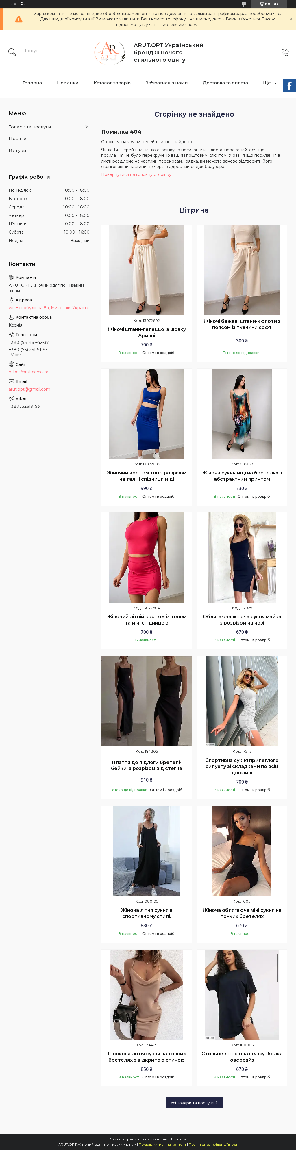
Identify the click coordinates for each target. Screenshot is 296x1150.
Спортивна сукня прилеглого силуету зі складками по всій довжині (242, 767)
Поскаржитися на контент (162, 1144)
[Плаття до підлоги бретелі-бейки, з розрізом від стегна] (146, 701)
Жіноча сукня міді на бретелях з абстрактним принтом (242, 476)
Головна (32, 82)
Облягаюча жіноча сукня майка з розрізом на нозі (242, 620)
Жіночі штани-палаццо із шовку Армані (147, 332)
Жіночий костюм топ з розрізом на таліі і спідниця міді (146, 476)
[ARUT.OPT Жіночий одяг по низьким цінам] (108, 52)
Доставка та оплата (225, 82)
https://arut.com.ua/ (28, 371)
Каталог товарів (112, 82)
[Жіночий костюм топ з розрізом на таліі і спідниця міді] (146, 414)
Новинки (68, 82)
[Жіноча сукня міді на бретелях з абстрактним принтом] (242, 414)
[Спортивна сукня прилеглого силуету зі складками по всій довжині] (242, 701)
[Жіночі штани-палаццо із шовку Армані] (146, 270)
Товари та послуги (30, 127)
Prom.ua (178, 1139)
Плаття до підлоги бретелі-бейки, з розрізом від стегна (146, 765)
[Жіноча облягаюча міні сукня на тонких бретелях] (242, 851)
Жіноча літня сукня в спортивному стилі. (147, 913)
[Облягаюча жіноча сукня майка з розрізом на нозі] (242, 557)
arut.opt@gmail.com (29, 389)
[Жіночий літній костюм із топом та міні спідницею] (146, 557)
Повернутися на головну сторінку (136, 174)
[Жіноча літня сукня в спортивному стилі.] (146, 851)
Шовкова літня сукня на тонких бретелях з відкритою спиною (147, 1057)
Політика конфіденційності (213, 1144)
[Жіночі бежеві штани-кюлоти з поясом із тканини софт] (242, 270)
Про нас (18, 138)
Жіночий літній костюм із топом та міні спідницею (146, 620)
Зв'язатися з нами (167, 82)
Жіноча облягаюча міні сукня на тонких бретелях (242, 913)
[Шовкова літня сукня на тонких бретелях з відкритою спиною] (146, 995)
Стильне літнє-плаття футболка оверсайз (242, 1057)
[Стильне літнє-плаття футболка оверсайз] (242, 995)
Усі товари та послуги (192, 1102)
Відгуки (17, 150)
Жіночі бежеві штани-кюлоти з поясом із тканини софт (242, 324)
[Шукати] (12, 52)
